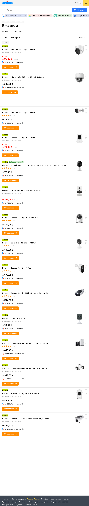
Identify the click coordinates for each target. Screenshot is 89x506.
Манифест (44, 499)
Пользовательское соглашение (60, 499)
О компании (6, 499)
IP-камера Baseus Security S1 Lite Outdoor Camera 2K (25, 293)
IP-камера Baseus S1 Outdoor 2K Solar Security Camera (25, 418)
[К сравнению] (86, 46)
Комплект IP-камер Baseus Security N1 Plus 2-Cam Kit (25, 343)
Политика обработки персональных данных (34, 502)
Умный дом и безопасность (13, 22)
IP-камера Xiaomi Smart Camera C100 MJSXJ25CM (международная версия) (34, 165)
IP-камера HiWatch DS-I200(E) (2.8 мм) (18, 112)
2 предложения (10, 92)
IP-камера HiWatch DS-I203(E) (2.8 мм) (18, 49)
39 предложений (10, 155)
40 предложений (10, 258)
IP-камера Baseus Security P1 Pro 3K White (20, 217)
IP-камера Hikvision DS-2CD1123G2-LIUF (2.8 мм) (23, 77)
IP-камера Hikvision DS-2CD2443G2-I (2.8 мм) (21, 190)
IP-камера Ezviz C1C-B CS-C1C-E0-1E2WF (19, 243)
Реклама (30, 499)
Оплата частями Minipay (41, 16)
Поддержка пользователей (60, 502)
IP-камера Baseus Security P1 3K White (18, 137)
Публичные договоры (9, 502)
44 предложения (10, 180)
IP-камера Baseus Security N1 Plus (16, 268)
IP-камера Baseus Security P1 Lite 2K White (20, 393)
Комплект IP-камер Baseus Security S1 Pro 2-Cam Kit (24, 368)
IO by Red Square (63, 16)
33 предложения (10, 128)
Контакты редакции (19, 499)
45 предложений (10, 233)
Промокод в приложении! (15, 16)
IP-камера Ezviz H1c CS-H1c (13, 318)
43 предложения (10, 283)
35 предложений (10, 67)
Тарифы (37, 499)
